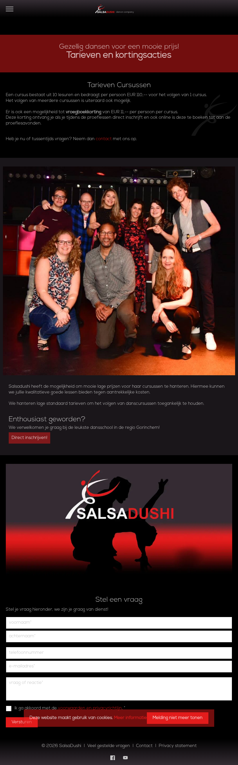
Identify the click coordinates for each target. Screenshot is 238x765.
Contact (144, 746)
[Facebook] (112, 757)
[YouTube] (125, 757)
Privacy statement (178, 746)
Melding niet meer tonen (178, 718)
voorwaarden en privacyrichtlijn (90, 708)
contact (104, 139)
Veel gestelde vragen (108, 746)
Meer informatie (130, 718)
